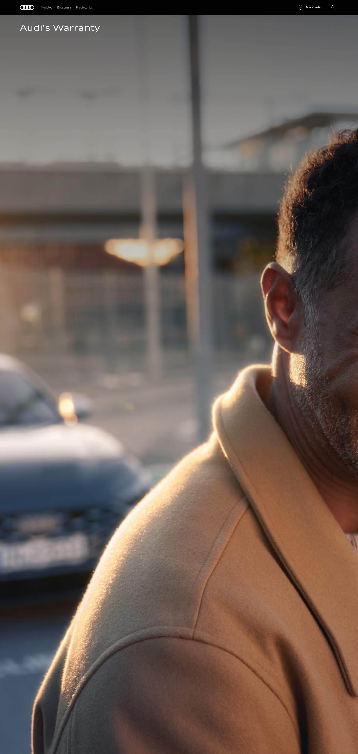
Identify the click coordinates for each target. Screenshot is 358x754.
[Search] (333, 7)
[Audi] (27, 7)
